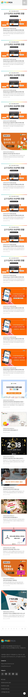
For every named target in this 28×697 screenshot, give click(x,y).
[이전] (3, 629)
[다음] (25, 629)
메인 (3, 679)
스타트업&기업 (5, 692)
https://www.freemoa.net (7, 663)
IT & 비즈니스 (5, 685)
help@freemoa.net (6, 666)
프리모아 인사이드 (6, 682)
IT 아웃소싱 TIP (5, 689)
